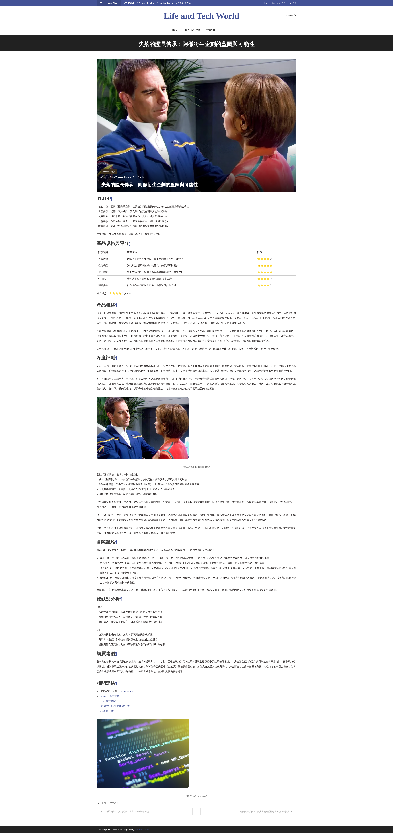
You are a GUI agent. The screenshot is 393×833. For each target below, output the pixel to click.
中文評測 (129, 3)
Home (267, 3)
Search (289, 16)
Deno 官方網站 (108, 701)
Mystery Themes (142, 829)
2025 (189, 3)
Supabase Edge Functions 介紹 (115, 706)
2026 (180, 3)
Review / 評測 (278, 3)
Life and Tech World (201, 16)
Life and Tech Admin (134, 177)
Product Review (146, 3)
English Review (166, 3)
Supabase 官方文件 (109, 696)
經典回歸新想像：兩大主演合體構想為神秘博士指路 (264, 811)
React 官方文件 (108, 710)
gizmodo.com (126, 691)
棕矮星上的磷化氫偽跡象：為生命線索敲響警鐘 (126, 811)
